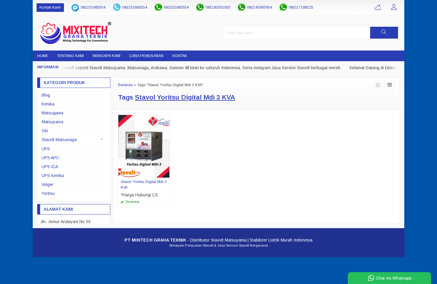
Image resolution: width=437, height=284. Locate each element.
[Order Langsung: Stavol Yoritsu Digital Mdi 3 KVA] (166, 173)
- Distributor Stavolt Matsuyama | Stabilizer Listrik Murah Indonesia (218, 240)
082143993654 (259, 7)
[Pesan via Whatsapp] (378, 7)
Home (42, 56)
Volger (48, 184)
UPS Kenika (53, 175)
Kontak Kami (50, 7)
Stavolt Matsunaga (59, 139)
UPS (46, 148)
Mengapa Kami (106, 56)
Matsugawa (52, 113)
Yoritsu (48, 193)
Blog (46, 95)
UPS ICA (50, 166)
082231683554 (93, 7)
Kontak (179, 56)
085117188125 (301, 7)
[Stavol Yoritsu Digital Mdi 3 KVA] (143, 145)
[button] (384, 33)
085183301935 (217, 7)
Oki (45, 130)
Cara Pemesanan (146, 56)
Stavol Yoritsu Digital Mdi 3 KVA (144, 185)
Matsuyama (52, 121)
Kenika (48, 104)
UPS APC (50, 157)
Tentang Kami (70, 56)
